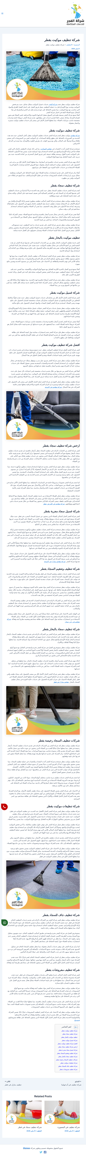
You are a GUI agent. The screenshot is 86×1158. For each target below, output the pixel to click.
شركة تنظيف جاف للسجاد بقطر (67, 1066)
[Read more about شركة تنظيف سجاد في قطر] (24, 1112)
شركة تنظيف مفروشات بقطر (68, 1069)
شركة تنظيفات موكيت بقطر (68, 1063)
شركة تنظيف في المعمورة (69, 1127)
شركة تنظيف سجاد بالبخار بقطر (67, 1056)
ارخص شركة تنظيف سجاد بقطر (67, 1047)
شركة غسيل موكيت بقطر (69, 1040)
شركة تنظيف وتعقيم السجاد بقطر (67, 1053)
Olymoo (26, 1148)
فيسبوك (77, 1020)
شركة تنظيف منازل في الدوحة (55, 562)
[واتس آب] (4, 922)
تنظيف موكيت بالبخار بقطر (69, 1037)
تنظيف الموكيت (46, 149)
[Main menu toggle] (2, 13)
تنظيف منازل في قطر (61, 682)
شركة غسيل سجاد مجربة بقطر (68, 1050)
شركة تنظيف (75, 136)
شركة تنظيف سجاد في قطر (30, 1127)
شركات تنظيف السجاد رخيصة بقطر (66, 1060)
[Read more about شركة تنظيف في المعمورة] (62, 1112)
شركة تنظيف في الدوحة (53, 387)
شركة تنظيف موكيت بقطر (69, 1031)
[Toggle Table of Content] (74, 1027)
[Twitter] (41, 1152)
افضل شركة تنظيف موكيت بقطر (67, 1043)
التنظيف (77, 1131)
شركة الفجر (53, 104)
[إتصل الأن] (4, 807)
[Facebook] (45, 1152)
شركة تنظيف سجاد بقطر (69, 1034)
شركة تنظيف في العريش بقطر (54, 504)
